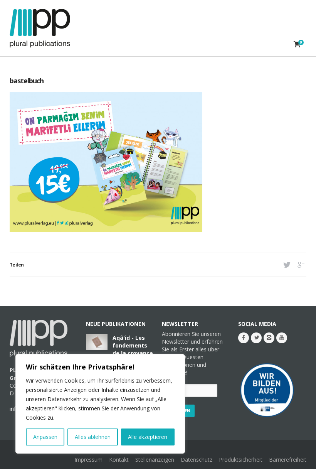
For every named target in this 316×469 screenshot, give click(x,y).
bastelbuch (27, 80)
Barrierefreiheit (287, 459)
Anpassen (45, 436)
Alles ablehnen (93, 436)
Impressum (88, 459)
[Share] (286, 265)
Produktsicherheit (240, 459)
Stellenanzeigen (154, 459)
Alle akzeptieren (147, 436)
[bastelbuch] (106, 229)
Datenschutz (196, 459)
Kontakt (119, 459)
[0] (297, 44)
